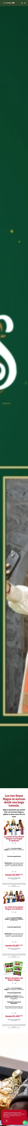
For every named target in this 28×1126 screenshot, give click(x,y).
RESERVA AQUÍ (6, 403)
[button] (25, 3)
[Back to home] (8, 3)
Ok (6, 1121)
